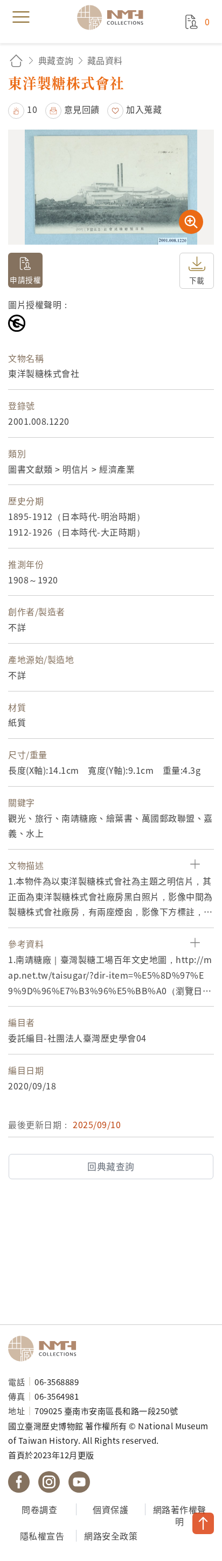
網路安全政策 (110, 1536)
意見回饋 (82, 109)
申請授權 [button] (25, 279)
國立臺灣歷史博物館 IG (49, 1482)
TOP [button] (203, 1523)
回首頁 (16, 60)
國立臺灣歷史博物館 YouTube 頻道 (79, 1482)
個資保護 (110, 1509)
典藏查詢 (56, 60)
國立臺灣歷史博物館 (46, 1349)
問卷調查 (39, 1509)
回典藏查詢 (111, 1166)
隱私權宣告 (42, 1536)
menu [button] (21, 17)
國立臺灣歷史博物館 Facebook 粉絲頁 (19, 1482)
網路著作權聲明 (179, 1515)
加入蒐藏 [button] (144, 109)
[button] (22, 109)
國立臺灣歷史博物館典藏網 (113, 17)
